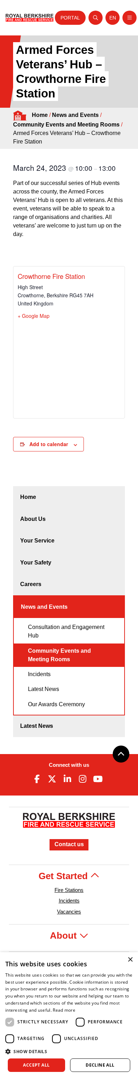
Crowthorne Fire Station (51, 276)
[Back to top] (121, 754)
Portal (70, 18)
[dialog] (69, 1015)
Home (40, 115)
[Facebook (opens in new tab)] (37, 779)
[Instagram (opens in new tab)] (83, 779)
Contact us (69, 844)
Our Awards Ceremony (56, 704)
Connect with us (69, 765)
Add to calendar (48, 444)
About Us (33, 519)
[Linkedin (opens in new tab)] (67, 779)
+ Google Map (34, 315)
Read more (64, 1010)
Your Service (37, 541)
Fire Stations (69, 890)
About (64, 935)
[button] (69, 1051)
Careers (30, 584)
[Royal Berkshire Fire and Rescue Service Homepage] (29, 18)
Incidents (39, 674)
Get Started (64, 876)
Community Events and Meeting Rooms (66, 125)
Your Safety (35, 563)
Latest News (43, 689)
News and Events (75, 115)
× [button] (130, 959)
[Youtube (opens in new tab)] (98, 779)
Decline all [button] (100, 1065)
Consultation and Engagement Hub (66, 631)
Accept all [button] (36, 1065)
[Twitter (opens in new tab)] (52, 779)
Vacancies (69, 912)
